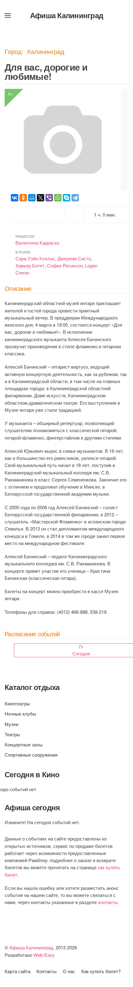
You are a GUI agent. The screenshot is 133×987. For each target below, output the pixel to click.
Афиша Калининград (66, 15)
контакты (108, 902)
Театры (12, 734)
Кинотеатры (17, 703)
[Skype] (66, 197)
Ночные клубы (20, 713)
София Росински (65, 265)
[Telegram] (75, 197)
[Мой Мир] (32, 197)
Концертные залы (24, 744)
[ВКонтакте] (14, 197)
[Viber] (49, 197)
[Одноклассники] (23, 197)
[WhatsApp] (58, 197)
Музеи (11, 724)
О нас (69, 971)
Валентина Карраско (37, 242)
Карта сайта (17, 971)
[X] (40, 197)
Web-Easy (44, 955)
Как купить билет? (101, 971)
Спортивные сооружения (31, 754)
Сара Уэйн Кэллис (35, 258)
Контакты (46, 971)
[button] (8, 15)
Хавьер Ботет (30, 265)
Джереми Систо (74, 258)
